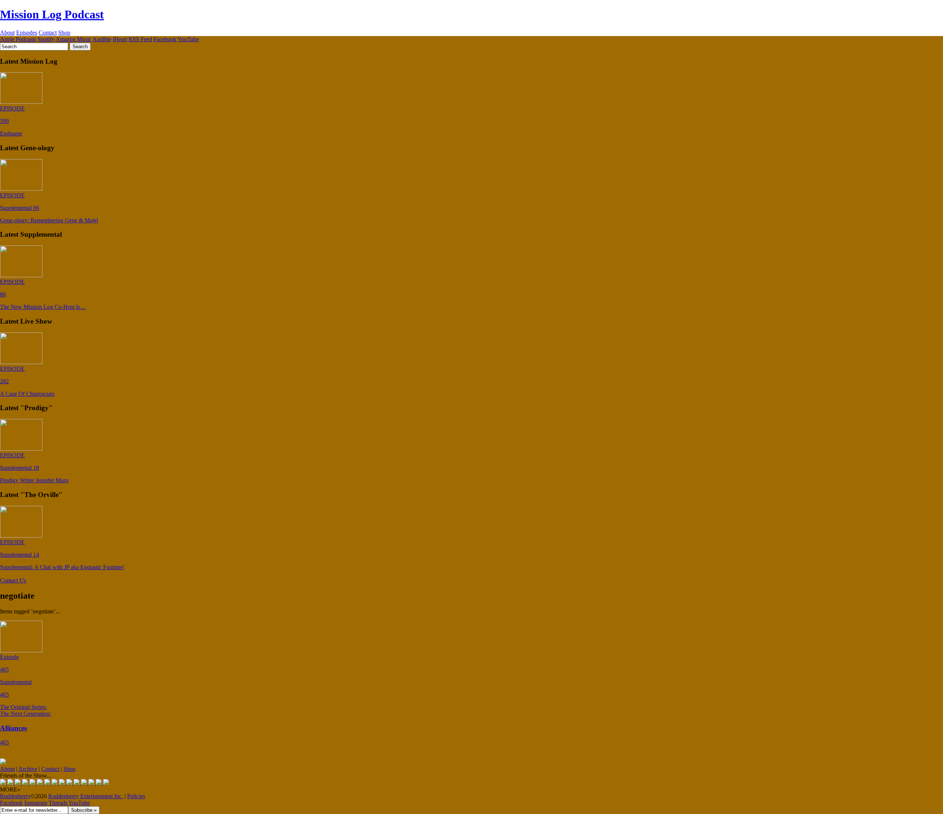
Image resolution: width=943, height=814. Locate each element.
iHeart (120, 39)
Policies (136, 796)
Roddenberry (15, 796)
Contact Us (13, 580)
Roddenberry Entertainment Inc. (85, 796)
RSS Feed (140, 39)
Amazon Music (73, 39)
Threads (58, 803)
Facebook (165, 39)
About (7, 32)
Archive (27, 769)
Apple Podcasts (18, 39)
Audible (101, 39)
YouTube (188, 39)
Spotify (46, 39)
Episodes (26, 32)
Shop (64, 32)
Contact (48, 32)
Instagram (35, 803)
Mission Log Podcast (52, 14)
